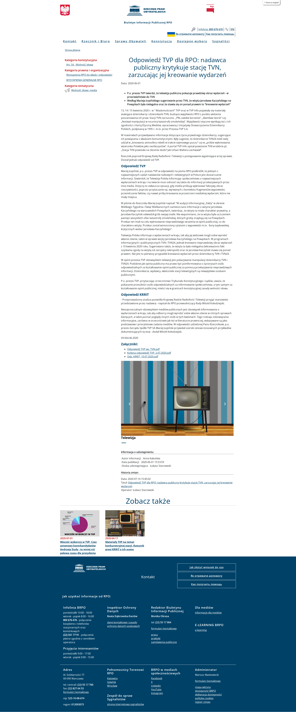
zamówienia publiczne (164, 642)
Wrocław (112, 685)
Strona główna (72, 50)
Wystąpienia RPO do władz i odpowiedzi (89, 75)
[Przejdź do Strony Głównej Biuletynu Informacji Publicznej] (210, 9)
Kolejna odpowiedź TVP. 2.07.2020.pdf (149, 353)
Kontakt (70, 41)
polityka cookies (204, 698)
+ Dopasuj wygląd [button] (271, 2)
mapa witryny (203, 687)
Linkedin (156, 685)
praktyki (155, 638)
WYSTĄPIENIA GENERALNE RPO (84, 80)
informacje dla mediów (208, 612)
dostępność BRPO (205, 691)
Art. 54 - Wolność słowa (79, 64)
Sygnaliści (221, 41)
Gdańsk (111, 682)
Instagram (157, 693)
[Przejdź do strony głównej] (148, 10)
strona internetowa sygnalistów (125, 704)
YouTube (156, 689)
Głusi (226, 29)
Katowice (112, 678)
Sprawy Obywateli (130, 41)
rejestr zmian (202, 702)
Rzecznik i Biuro (96, 41)
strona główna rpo (89, 568)
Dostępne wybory (192, 41)
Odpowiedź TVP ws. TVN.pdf (143, 349)
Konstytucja (161, 41)
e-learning (201, 630)
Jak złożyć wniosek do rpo (207, 567)
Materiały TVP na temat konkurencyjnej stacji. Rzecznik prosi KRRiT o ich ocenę (124, 545)
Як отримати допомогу (206, 575)
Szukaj (193, 29)
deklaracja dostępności (208, 694)
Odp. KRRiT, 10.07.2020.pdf (142, 356)
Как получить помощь (206, 584)
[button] (129, 404)
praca (154, 634)
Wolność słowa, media (84, 90)
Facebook (156, 678)
